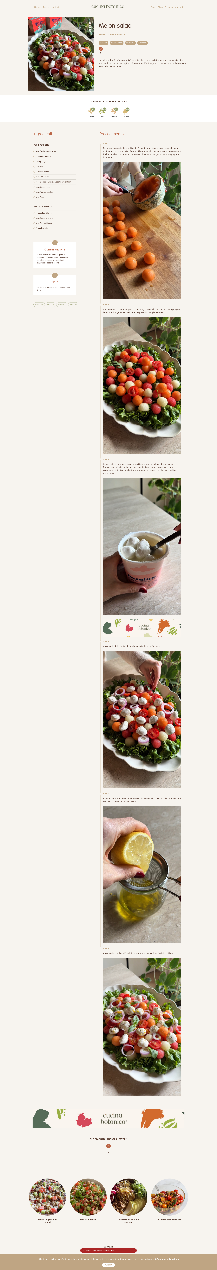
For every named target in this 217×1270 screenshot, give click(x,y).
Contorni (130, 43)
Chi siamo (169, 7)
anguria (62, 305)
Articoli (55, 7)
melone (73, 305)
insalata (39, 305)
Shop (160, 7)
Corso (153, 7)
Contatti (179, 7)
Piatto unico (116, 43)
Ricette (46, 7)
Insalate (103, 43)
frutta (50, 305)
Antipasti (142, 43)
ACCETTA (108, 1265)
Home (37, 7)
